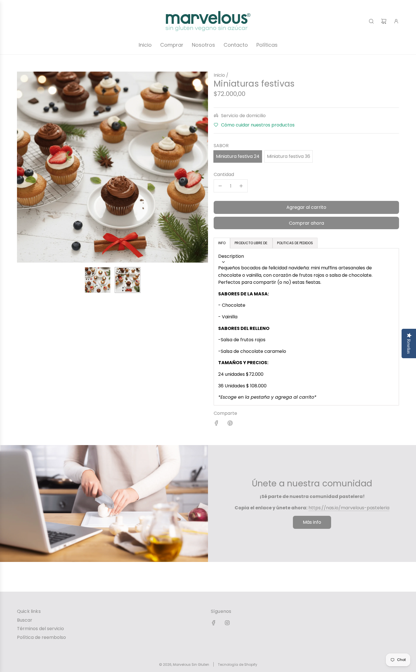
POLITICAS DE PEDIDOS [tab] (295, 243)
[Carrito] (384, 21)
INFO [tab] (222, 243)
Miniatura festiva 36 (288, 156)
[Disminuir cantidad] (220, 186)
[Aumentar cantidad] (241, 186)
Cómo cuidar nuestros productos (258, 125)
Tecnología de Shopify (237, 664)
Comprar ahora (306, 223)
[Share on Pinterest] (230, 424)
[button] (21, 166)
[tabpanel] (306, 326)
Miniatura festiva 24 (238, 156)
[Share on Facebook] (216, 424)
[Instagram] (227, 623)
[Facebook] (213, 623)
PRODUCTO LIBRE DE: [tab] (251, 243)
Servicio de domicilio (243, 115)
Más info (312, 522)
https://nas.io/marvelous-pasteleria (348, 507)
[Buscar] (371, 21)
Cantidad (224, 174)
